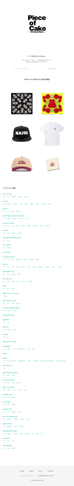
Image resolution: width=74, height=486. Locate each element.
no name (5, 201)
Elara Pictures (7, 365)
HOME (22, 471)
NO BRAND (6, 346)
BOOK (5, 358)
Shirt (31, 204)
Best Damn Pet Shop (9, 300)
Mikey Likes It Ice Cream (11, 293)
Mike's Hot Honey (8, 387)
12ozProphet (7, 402)
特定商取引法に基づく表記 (45, 475)
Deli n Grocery (7, 278)
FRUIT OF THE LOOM (9, 341)
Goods (26, 196)
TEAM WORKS (7, 445)
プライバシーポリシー (27, 475)
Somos (5, 264)
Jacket (37, 204)
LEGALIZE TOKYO (8, 223)
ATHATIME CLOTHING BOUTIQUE (13, 216)
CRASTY (5, 230)
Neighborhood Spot (9, 257)
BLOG (40, 471)
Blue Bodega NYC (8, 271)
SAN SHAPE (7, 252)
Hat (49, 204)
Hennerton (6, 438)
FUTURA (36, 361)
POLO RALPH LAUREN (10, 372)
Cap (13, 211)
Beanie (44, 204)
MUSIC (5, 353)
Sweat (20, 196)
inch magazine (11, 361)
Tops (53, 267)
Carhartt (5, 334)
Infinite (5, 208)
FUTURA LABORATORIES (11, 308)
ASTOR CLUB (7, 409)
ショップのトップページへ (21, 68)
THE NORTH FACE (9, 315)
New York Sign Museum (10, 416)
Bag (28, 267)
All (4, 196)
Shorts (14, 412)
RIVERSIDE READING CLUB (12, 237)
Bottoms (47, 267)
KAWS (29, 361)
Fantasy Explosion (9, 380)
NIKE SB (5, 327)
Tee (8, 196)
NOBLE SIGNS (7, 423)
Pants (26, 204)
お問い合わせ (52, 68)
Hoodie (14, 196)
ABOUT (31, 471)
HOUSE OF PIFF (8, 394)
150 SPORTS (7, 245)
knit (38, 433)
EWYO (5, 286)
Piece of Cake (7, 194)
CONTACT (51, 471)
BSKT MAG (21, 361)
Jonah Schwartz (61, 361)
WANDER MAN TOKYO (10, 431)
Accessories (21, 349)
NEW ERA (6, 320)
